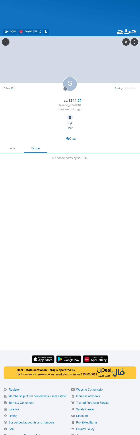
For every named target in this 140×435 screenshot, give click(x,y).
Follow (8, 88)
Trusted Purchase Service (92, 403)
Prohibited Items (87, 423)
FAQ (11, 429)
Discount (82, 416)
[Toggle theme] (46, 32)
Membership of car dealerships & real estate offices (38, 396)
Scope (35, 148)
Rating (13, 416)
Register (14, 390)
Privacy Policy (85, 429)
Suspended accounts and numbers (31, 423)
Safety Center (85, 409)
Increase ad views (88, 396)
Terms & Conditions (21, 403)
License (14, 409)
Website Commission (90, 390)
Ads (12, 148)
